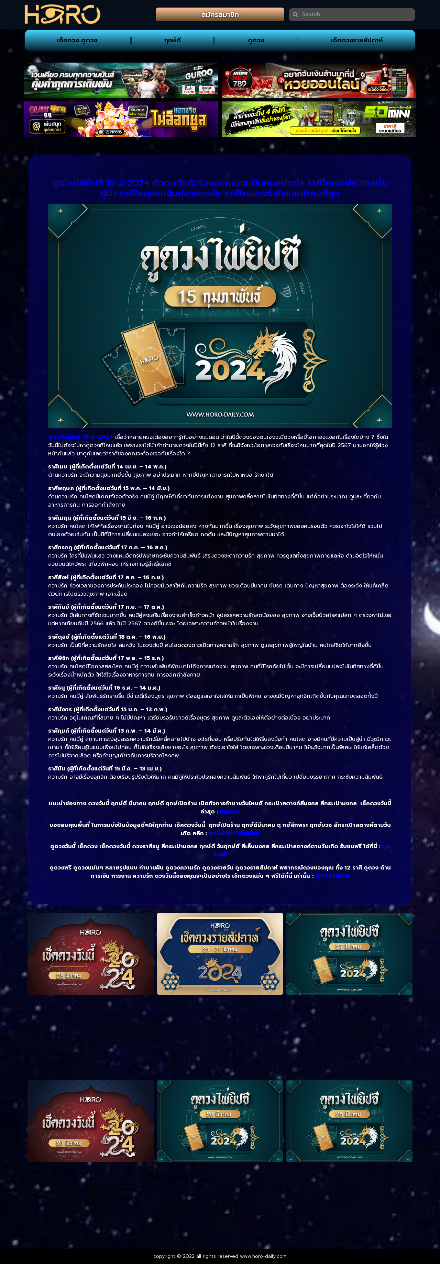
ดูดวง (256, 40)
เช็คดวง (230, 812)
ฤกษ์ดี (172, 40)
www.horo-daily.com (263, 1256)
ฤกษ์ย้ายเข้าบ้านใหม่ (234, 833)
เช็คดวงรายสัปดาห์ (357, 40)
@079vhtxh (332, 876)
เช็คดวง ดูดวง (77, 40)
